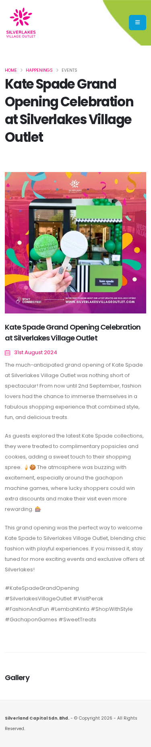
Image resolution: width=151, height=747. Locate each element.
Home (11, 70)
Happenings (39, 70)
